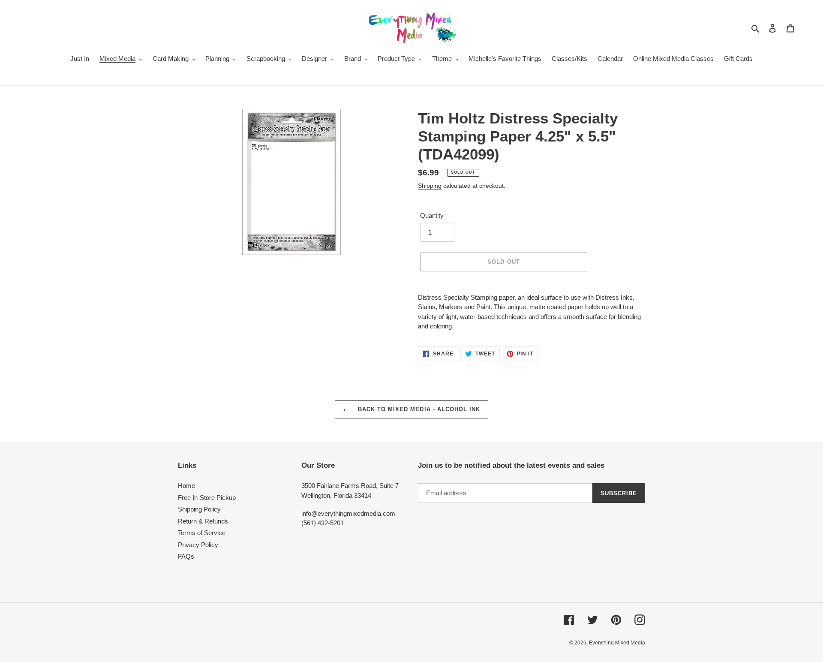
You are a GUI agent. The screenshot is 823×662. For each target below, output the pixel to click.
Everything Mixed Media (617, 643)
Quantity (432, 215)
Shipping (430, 185)
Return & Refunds (203, 521)
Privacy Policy (198, 544)
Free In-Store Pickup (207, 497)
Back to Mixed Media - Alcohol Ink (418, 409)
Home (186, 485)
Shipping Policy (199, 509)
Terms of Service (201, 532)
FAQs (186, 556)
